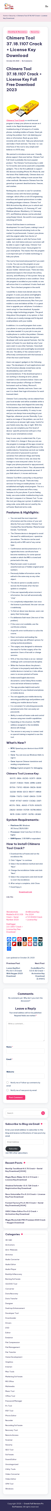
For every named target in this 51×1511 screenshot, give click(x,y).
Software (9, 1454)
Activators (10, 1245)
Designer (9, 1303)
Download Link (25, 892)
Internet (8, 1367)
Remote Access (11, 1435)
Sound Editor (10, 1459)
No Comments (27, 61)
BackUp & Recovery (17, 32)
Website (10, 1072)
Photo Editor (10, 1415)
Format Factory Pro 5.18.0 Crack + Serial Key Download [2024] (24, 1204)
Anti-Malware (11, 1250)
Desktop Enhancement (15, 1308)
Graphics (9, 1362)
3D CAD (8, 1240)
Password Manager (13, 1401)
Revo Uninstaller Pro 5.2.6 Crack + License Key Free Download (25, 1195)
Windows (9, 1489)
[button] (43, 1113)
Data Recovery (11, 1293)
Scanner (9, 1440)
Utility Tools (10, 1469)
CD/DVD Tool (11, 1284)
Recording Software (13, 1425)
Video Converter (12, 1474)
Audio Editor (10, 1264)
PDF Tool (9, 1411)
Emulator (9, 1337)
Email (9, 1059)
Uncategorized (11, 1464)
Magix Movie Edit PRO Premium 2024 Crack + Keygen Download (25, 1221)
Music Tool (9, 1391)
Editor (8, 1332)
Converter (9, 1289)
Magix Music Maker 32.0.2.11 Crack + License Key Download (22, 1178)
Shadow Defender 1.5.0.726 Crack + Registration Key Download (22, 1186)
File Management (12, 1347)
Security (12, 16)
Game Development (13, 1357)
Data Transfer (11, 1298)
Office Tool (10, 1396)
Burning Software (12, 1279)
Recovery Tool (11, 1430)
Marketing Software (13, 1376)
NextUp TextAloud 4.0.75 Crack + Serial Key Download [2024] (23, 1169)
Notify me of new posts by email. (24, 1090)
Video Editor (10, 1479)
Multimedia (10, 1386)
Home (5, 16)
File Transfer (10, 1352)
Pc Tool (8, 1406)
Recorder (9, 1420)
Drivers (8, 1323)
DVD (7, 1328)
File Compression (12, 1342)
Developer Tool (12, 1313)
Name (9, 1047)
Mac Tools (9, 1371)
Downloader (10, 1318)
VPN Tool (9, 1484)
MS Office (9, 1381)
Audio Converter (12, 1259)
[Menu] (46, 6)
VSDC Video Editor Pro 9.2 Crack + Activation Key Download (21, 1212)
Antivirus (9, 1254)
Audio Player (10, 1269)
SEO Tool (9, 1450)
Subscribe (13, 1149)
